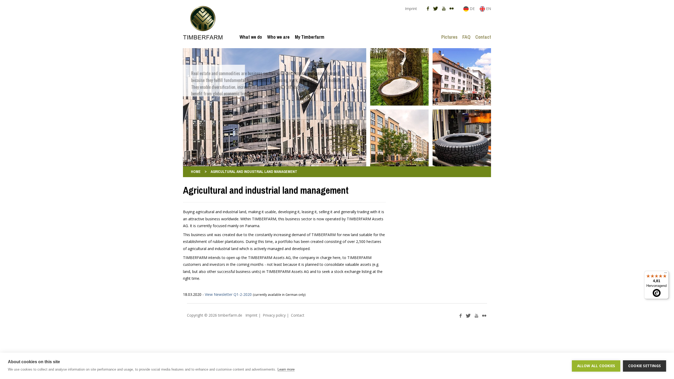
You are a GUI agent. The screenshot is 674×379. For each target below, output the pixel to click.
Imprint (411, 8)
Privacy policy (274, 315)
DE (472, 8)
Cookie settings (644, 365)
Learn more (286, 369)
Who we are (278, 37)
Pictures (449, 37)
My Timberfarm (309, 37)
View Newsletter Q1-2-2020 (228, 294)
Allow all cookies (596, 365)
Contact (483, 37)
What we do (251, 37)
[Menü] (665, 274)
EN (488, 8)
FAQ (466, 37)
